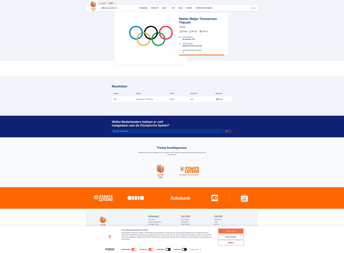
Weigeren (231, 242)
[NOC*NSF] (244, 198)
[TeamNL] (160, 171)
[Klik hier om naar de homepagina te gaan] (93, 6)
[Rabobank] (180, 198)
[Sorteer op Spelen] (143, 93)
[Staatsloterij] (103, 198)
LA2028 (164, 8)
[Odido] (135, 198)
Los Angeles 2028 (153, 224)
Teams (180, 8)
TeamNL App (154, 8)
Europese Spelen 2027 (154, 222)
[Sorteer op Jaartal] (121, 93)
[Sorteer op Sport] (177, 93)
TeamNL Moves (185, 224)
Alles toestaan (230, 231)
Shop (173, 8)
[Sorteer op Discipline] (200, 93)
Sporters (189, 8)
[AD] (214, 198)
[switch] (150, 249)
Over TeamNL (185, 219)
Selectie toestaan (231, 237)
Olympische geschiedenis (204, 8)
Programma (143, 8)
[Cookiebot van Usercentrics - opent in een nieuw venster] (110, 249)
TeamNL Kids (185, 222)
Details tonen (194, 249)
